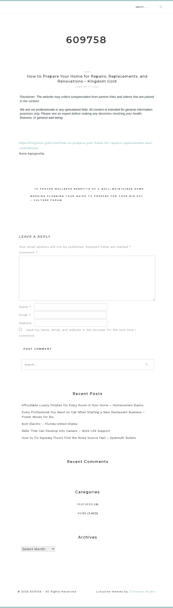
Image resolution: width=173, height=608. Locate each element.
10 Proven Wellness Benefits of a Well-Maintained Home (89, 189)
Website (25, 323)
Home (87, 72)
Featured (85, 504)
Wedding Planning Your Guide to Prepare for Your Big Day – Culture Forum (86, 198)
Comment (28, 252)
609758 (86, 40)
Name (25, 307)
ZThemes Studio (142, 591)
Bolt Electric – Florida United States (49, 424)
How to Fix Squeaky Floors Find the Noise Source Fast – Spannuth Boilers (79, 438)
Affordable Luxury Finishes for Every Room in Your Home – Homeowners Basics (82, 405)
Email (25, 315)
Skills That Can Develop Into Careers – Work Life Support (66, 431)
